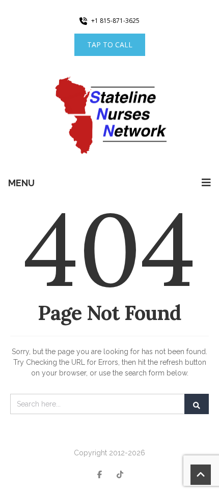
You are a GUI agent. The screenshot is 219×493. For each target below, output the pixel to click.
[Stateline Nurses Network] (109, 116)
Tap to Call (109, 44)
